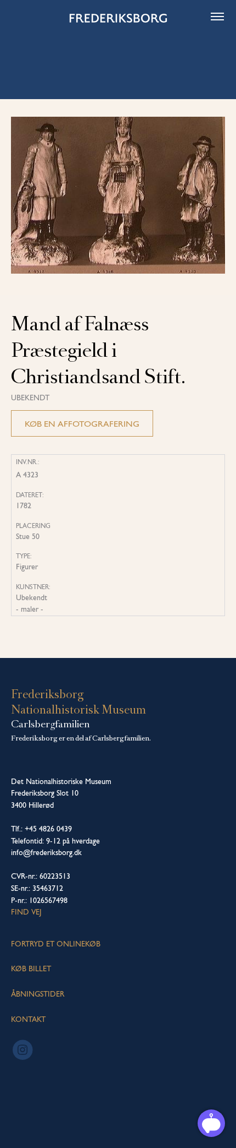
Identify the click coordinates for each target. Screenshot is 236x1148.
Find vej (26, 911)
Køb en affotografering (82, 423)
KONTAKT (28, 1019)
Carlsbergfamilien (50, 724)
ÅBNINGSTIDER (37, 993)
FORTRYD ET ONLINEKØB (55, 943)
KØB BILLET (31, 968)
